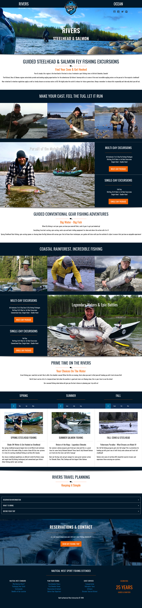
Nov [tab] (128, 406)
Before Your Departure (54, 591)
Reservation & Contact (54, 589)
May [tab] (33, 406)
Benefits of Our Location (19, 591)
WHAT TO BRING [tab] (8, 505)
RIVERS (24, 3)
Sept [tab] (115, 406)
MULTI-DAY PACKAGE (118, 168)
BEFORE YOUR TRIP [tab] (9, 511)
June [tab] (67, 406)
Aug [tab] (81, 406)
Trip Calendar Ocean (54, 586)
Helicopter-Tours (90, 586)
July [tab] (74, 406)
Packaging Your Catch (18, 586)
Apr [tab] (26, 406)
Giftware (89, 589)
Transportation (89, 584)
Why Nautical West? (19, 584)
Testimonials (19, 589)
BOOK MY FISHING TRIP (71, 543)
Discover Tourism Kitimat (89, 591)
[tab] (13, 406)
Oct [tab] (121, 406)
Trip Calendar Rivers (54, 584)
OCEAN (118, 3)
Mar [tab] (20, 406)
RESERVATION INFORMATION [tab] (12, 499)
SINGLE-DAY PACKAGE (118, 201)
